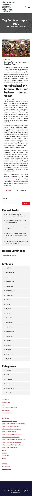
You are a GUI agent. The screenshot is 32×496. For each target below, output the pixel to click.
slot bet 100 (5, 418)
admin (9, 190)
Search (4, 198)
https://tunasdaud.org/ (9, 431)
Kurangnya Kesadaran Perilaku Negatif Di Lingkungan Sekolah (17, 242)
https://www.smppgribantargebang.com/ (14, 439)
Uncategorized (10, 388)
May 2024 (8, 350)
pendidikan (14, 54)
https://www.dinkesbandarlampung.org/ (14, 423)
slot (3, 405)
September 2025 (10, 290)
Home (7, 26)
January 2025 (9, 327)
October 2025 (9, 286)
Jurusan (8, 374)
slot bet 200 (5, 455)
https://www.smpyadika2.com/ (10, 437)
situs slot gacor (6, 469)
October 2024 (9, 336)
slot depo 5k (5, 399)
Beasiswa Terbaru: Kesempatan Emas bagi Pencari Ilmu (15, 63)
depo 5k (6, 100)
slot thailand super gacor (9, 407)
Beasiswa (7, 54)
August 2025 (9, 295)
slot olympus (6, 410)
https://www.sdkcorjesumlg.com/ (11, 429)
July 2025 (8, 299)
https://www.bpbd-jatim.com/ (10, 426)
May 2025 (8, 309)
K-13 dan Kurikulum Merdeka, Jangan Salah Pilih (16, 228)
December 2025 (10, 277)
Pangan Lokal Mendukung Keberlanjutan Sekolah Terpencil (15, 215)
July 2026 (8, 268)
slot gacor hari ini (7, 413)
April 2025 (8, 313)
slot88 (4, 458)
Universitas (9, 393)
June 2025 (8, 304)
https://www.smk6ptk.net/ (9, 421)
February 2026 (10, 272)
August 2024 (9, 340)
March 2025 (9, 318)
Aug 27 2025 (7, 59)
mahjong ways (6, 402)
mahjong (4, 453)
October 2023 (9, 354)
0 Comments (22, 190)
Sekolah (8, 384)
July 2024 (8, 345)
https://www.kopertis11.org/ (10, 447)
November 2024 (10, 331)
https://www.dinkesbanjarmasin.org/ (12, 445)
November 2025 (10, 281)
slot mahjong (6, 466)
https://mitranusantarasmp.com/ (11, 442)
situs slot (4, 463)
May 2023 (8, 359)
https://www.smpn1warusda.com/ (12, 434)
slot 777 (4, 450)
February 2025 (10, 322)
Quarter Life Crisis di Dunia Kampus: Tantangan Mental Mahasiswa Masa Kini (16, 235)
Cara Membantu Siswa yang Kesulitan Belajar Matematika (16, 221)
